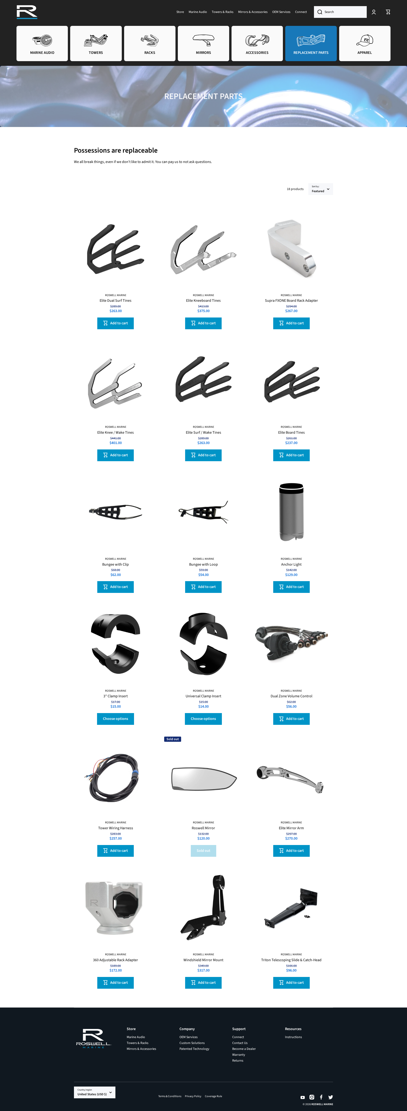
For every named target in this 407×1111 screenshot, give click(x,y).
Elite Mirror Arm (291, 828)
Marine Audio (136, 1037)
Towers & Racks (137, 1043)
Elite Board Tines (291, 432)
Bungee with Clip (115, 564)
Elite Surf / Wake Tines (203, 432)
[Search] (318, 12)
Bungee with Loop (203, 564)
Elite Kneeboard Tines (203, 300)
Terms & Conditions (169, 1096)
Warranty (238, 1054)
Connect (238, 1037)
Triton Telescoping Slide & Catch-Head (291, 960)
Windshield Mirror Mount (203, 960)
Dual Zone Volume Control (291, 696)
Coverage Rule (213, 1096)
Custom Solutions (192, 1043)
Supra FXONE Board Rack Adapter (291, 300)
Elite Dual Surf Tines (115, 300)
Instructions (293, 1037)
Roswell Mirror (203, 828)
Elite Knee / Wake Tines (115, 432)
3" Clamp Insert (115, 696)
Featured (318, 191)
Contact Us (240, 1043)
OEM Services (188, 1037)
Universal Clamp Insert (203, 696)
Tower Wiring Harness (115, 828)
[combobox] (340, 12)
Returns (237, 1060)
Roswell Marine (322, 1104)
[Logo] (27, 12)
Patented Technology (194, 1049)
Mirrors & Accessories (141, 1049)
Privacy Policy (193, 1096)
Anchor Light (291, 564)
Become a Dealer (244, 1049)
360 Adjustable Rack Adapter (115, 960)
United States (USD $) (92, 1094)
